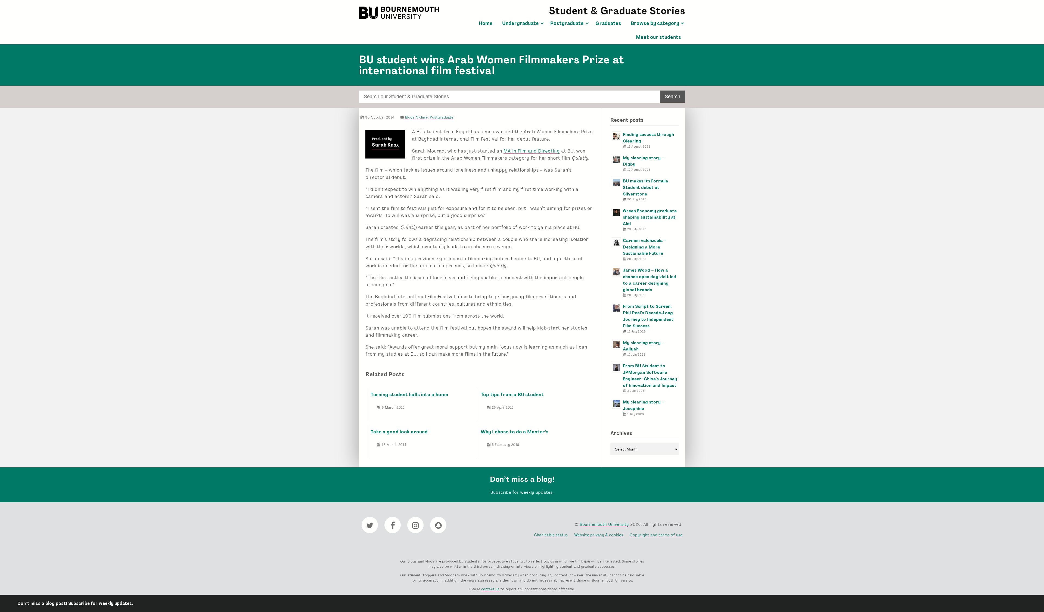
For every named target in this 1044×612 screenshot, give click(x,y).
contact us (490, 589)
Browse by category (655, 23)
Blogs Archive (416, 117)
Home (486, 23)
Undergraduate (520, 23)
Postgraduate (567, 23)
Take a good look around (399, 431)
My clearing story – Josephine (643, 405)
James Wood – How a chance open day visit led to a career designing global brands (649, 279)
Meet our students (658, 37)
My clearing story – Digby (643, 161)
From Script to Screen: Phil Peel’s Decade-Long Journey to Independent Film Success (648, 315)
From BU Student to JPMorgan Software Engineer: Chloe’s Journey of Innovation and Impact (650, 375)
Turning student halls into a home (409, 394)
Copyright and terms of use (656, 535)
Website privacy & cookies (598, 535)
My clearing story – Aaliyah (643, 346)
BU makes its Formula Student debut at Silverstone (645, 187)
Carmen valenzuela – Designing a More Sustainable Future (645, 247)
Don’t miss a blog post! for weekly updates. (75, 603)
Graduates (608, 23)
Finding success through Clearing (648, 138)
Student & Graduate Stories (617, 10)
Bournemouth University (399, 13)
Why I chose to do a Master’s (514, 431)
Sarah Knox (385, 145)
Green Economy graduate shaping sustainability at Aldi (650, 217)
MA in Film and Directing (532, 151)
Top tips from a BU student (512, 394)
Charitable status (551, 535)
